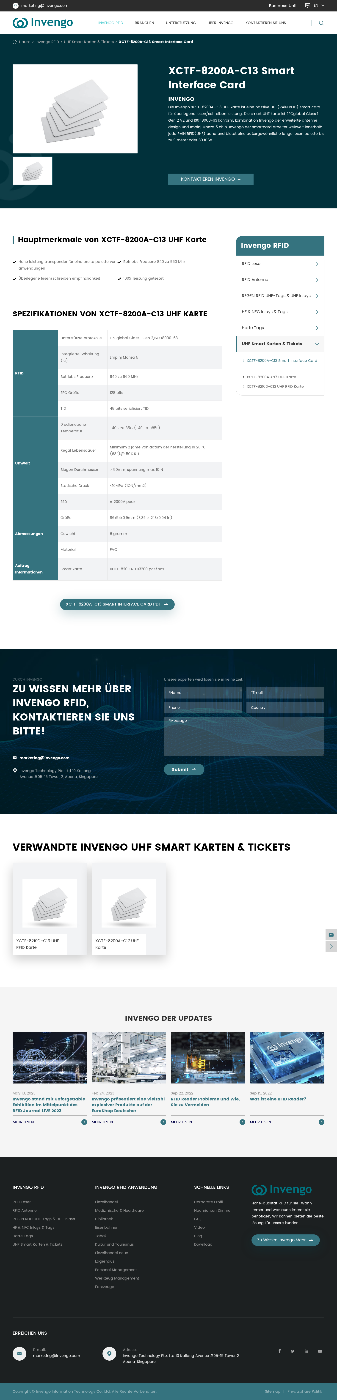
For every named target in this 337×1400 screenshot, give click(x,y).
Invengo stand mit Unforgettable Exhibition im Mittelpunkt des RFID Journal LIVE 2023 (49, 1105)
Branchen (144, 23)
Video (199, 1228)
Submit (184, 769)
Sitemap (272, 1392)
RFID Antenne (255, 280)
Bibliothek (104, 1219)
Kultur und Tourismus (114, 1244)
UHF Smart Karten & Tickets (89, 42)
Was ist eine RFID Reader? (278, 1099)
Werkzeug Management (117, 1278)
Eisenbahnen (107, 1228)
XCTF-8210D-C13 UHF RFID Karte (275, 387)
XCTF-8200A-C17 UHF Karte (271, 377)
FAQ (198, 1219)
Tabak (101, 1236)
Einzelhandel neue (111, 1253)
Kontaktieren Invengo (211, 179)
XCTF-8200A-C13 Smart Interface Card (156, 42)
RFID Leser (252, 264)
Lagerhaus (104, 1261)
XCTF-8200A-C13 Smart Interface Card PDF (117, 604)
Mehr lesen (49, 1122)
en (316, 5)
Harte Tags (253, 328)
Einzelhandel (106, 1202)
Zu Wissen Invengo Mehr (285, 1240)
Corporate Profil (208, 1202)
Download (203, 1244)
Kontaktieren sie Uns (266, 23)
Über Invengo (220, 23)
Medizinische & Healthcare (119, 1211)
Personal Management (116, 1270)
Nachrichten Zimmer (213, 1211)
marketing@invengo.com (41, 6)
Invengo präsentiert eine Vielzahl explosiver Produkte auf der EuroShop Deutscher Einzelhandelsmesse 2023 (128, 1105)
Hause (24, 42)
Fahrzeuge (104, 1287)
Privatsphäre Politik (304, 1392)
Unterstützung (181, 23)
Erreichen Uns (30, 1333)
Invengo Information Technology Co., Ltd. (73, 1392)
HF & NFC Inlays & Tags (264, 312)
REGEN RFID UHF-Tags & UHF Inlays (276, 296)
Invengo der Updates (168, 1018)
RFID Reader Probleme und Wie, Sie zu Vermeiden (205, 1102)
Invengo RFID (110, 23)
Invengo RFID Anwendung (126, 1187)
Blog (198, 1236)
